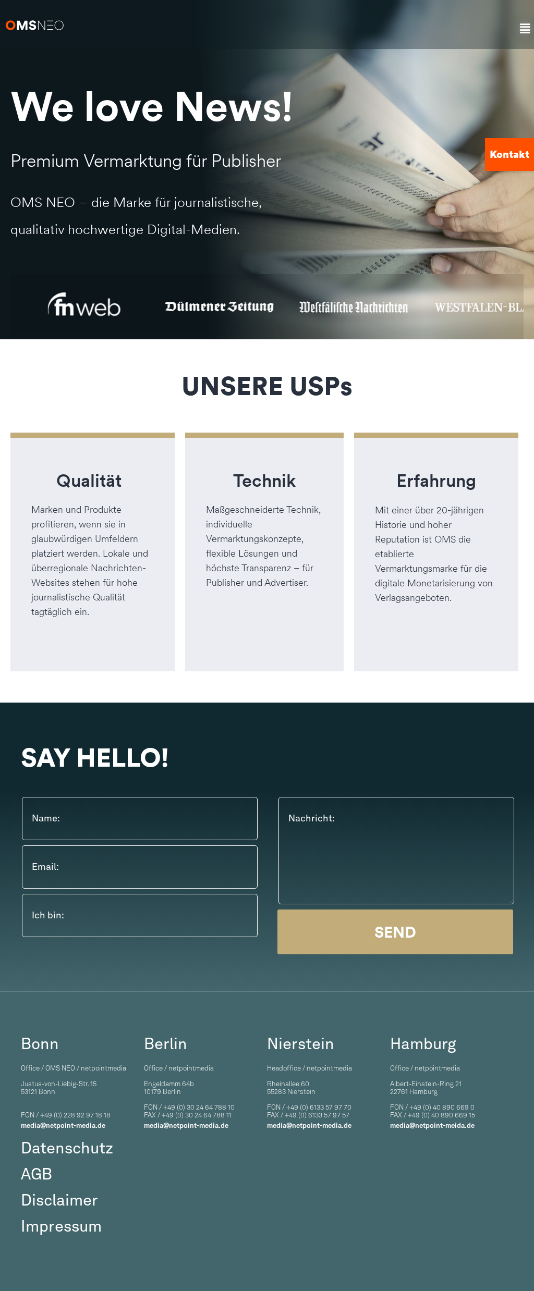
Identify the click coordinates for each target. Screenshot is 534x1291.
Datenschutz (67, 1147)
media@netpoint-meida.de (432, 1125)
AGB (36, 1173)
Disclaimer (59, 1199)
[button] (525, 29)
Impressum (61, 1225)
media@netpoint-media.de (63, 1125)
